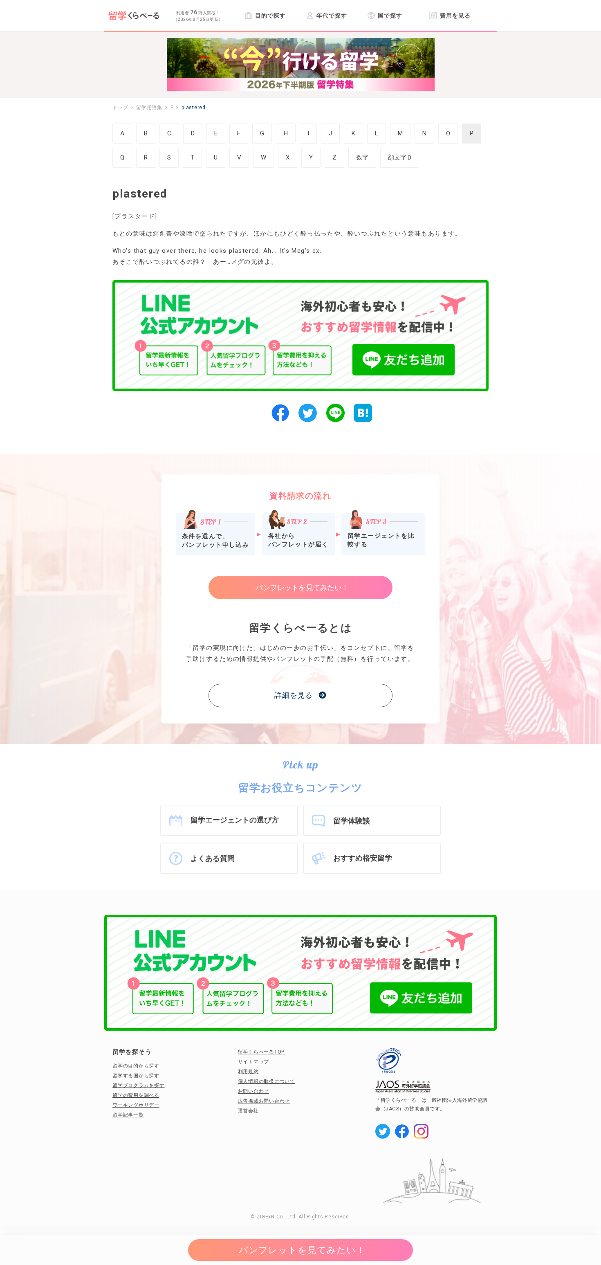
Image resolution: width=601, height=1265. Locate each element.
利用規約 (248, 1071)
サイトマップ (253, 1062)
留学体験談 (351, 820)
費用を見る (455, 15)
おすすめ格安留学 (362, 858)
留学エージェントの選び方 (235, 820)
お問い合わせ (253, 1091)
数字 (362, 157)
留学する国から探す (135, 1076)
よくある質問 (213, 858)
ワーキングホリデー (135, 1105)
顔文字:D (399, 157)
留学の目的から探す (135, 1066)
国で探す (390, 15)
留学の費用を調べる (135, 1095)
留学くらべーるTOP (261, 1052)
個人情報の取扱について (266, 1081)
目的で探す (270, 15)
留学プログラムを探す (138, 1085)
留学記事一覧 (128, 1115)
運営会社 (248, 1111)
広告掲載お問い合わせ (264, 1101)
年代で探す (331, 15)
